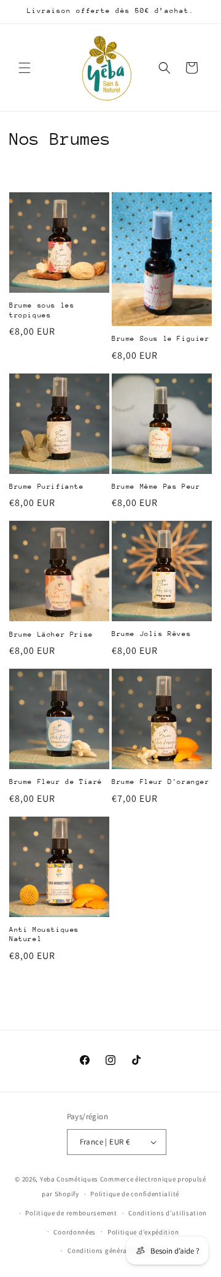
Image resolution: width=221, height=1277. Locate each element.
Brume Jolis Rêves (151, 634)
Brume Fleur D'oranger (161, 782)
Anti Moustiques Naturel (44, 935)
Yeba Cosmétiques (69, 1179)
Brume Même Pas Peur (156, 487)
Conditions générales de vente (116, 1250)
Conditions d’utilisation (167, 1213)
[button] (24, 67)
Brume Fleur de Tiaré (56, 782)
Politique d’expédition (143, 1232)
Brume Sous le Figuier (161, 339)
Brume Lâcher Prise (51, 634)
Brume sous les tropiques (41, 310)
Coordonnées (74, 1232)
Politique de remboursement (71, 1213)
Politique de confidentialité (134, 1193)
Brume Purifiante (46, 487)
